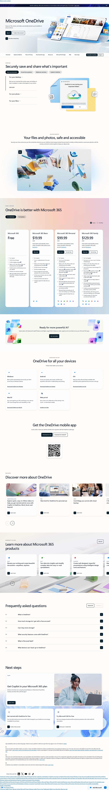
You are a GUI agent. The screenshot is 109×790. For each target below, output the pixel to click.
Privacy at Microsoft (65, 783)
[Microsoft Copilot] (58, 301)
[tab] (12, 72)
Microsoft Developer (76, 782)
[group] (21, 499)
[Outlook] (33, 301)
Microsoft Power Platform (35, 782)
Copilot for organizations (42, 776)
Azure (69, 782)
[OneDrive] (36, 301)
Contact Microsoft (21, 789)
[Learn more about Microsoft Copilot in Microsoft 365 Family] (91, 273)
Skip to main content (5, 1)
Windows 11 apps (77, 776)
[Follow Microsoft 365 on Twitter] (22, 774)
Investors (72, 783)
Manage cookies (33, 789)
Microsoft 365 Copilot (55, 782)
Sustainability (95, 783)
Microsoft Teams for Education (75, 778)
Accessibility (89, 783)
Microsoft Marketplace (18, 783)
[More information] (20, 262)
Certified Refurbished (20, 778)
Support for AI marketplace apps (96, 782)
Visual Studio (37, 783)
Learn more (76, 5)
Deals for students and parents (24, 780)
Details (65, 743)
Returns (6, 778)
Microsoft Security (10, 782)
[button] (20, 152)
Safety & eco (52, 789)
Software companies (29, 783)
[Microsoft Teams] (64, 304)
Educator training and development (8, 780)
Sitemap (14, 789)
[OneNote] (73, 301)
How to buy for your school (101, 778)
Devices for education (62, 778)
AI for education (36, 780)
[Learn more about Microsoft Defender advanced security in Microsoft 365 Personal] (62, 284)
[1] (6, 746)
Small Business (64, 782)
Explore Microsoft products (66, 776)
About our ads (64, 789)
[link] (8, 55)
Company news (56, 783)
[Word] (61, 301)
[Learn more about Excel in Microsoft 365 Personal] (64, 269)
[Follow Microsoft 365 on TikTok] (33, 774)
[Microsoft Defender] (61, 304)
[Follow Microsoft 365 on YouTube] (26, 774)
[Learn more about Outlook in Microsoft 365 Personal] (74, 269)
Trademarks (46, 789)
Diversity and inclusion (80, 783)
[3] (6, 762)
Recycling (58, 789)
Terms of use (40, 789)
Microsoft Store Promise (31, 778)
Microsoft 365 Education (88, 778)
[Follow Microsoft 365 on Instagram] (29, 774)
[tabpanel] (54, 99)
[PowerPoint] (67, 301)
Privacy (27, 789)
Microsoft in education (51, 778)
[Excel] (64, 301)
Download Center (93, 776)
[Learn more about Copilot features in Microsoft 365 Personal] (66, 275)
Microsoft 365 (25, 782)
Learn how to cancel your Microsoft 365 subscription (24, 750)
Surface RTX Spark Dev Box (29, 776)
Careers (42, 783)
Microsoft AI (3, 782)
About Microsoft (48, 783)
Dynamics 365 (18, 782)
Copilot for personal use (54, 776)
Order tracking (11, 778)
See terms (34, 247)
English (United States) (5, 785)
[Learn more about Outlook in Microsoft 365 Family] (99, 270)
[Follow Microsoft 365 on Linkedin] (19, 774)
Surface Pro (3, 776)
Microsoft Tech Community (6, 783)
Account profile (85, 776)
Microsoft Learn (85, 782)
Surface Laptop (9, 776)
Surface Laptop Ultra (18, 776)
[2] (6, 754)
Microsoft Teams (46, 782)
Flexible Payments (42, 778)
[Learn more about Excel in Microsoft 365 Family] (89, 270)
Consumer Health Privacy (6, 789)
